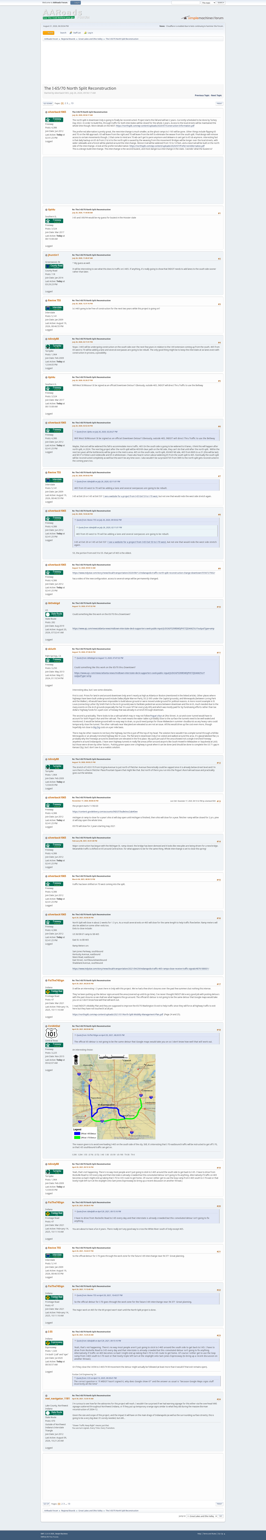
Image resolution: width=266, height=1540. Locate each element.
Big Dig (96, 727)
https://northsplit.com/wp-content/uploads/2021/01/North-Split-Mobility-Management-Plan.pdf (118, 1014)
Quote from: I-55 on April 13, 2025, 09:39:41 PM (96, 1378)
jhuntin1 (53, 255)
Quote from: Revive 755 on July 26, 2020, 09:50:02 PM (99, 520)
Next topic (216, 95)
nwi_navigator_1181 (57, 1398)
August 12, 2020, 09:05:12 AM (83, 568)
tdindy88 (53, 338)
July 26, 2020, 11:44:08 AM (82, 212)
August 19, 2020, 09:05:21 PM (83, 762)
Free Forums (53, 1537)
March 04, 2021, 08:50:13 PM (83, 879)
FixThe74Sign (56, 980)
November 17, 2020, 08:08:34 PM (85, 801)
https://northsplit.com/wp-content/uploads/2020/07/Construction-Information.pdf (155, 125)
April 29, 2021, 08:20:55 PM (82, 983)
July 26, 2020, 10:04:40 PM (82, 514)
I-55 (50, 1331)
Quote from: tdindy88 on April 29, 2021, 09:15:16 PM (99, 1211)
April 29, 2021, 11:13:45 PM (82, 1289)
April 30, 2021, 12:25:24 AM (82, 1335)
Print (219, 103)
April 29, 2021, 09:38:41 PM (82, 1205)
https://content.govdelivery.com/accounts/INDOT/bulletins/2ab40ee (105, 811)
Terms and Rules (209, 1533)
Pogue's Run (156, 715)
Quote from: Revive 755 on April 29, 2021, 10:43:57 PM (99, 1295)
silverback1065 (57, 112)
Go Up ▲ (221, 1533)
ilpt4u (51, 209)
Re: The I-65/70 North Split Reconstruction (91, 209)
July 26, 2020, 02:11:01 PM (82, 342)
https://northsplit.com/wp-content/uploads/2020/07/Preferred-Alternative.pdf (167, 146)
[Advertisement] (133, 63)
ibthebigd (54, 603)
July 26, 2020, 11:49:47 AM (82, 258)
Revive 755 (54, 300)
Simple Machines (61, 1534)
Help (199, 1533)
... (70, 103)
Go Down (48, 103)
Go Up (46, 1504)
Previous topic (202, 95)
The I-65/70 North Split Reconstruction (89, 112)
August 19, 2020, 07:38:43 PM (83, 652)
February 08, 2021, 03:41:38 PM (84, 841)
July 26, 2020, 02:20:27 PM (82, 380)
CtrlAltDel (54, 1026)
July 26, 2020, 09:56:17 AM (82, 115)
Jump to (182, 1516)
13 (72, 103)
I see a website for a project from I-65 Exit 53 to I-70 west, (130, 496)
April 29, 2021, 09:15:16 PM (82, 1167)
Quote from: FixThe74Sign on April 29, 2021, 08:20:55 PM (100, 1035)
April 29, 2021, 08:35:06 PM (82, 1029)
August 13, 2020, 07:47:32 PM (83, 606)
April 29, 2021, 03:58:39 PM (82, 917)
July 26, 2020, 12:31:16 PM (82, 303)
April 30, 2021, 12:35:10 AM (82, 1398)
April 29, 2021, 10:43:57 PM (82, 1251)
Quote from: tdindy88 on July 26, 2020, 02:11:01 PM (98, 481)
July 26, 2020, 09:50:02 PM (82, 475)
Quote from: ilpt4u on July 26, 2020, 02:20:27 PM (97, 431)
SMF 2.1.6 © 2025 (47, 1534)
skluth (52, 649)
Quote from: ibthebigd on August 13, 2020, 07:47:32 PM (100, 658)
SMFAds (43, 1537)
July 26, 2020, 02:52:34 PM (82, 426)
